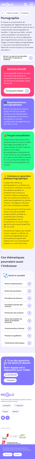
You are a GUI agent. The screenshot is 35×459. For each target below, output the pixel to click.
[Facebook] (3, 418)
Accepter (8, 454)
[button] (25, 4)
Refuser (17, 454)
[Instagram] (8, 418)
